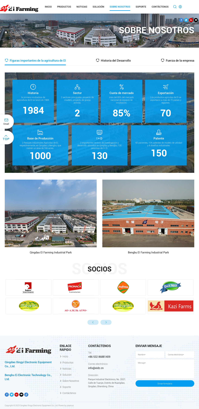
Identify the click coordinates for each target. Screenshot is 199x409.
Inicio (48, 6)
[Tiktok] (26, 395)
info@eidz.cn (96, 368)
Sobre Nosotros (120, 6)
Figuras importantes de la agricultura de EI (37, 60)
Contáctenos (160, 6)
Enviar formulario (165, 384)
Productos (64, 6)
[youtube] (196, 20)
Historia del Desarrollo (115, 60)
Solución (98, 6)
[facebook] (181, 20)
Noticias (81, 6)
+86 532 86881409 (99, 356)
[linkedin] (191, 20)
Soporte (141, 6)
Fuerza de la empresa (179, 60)
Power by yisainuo (66, 405)
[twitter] (186, 20)
